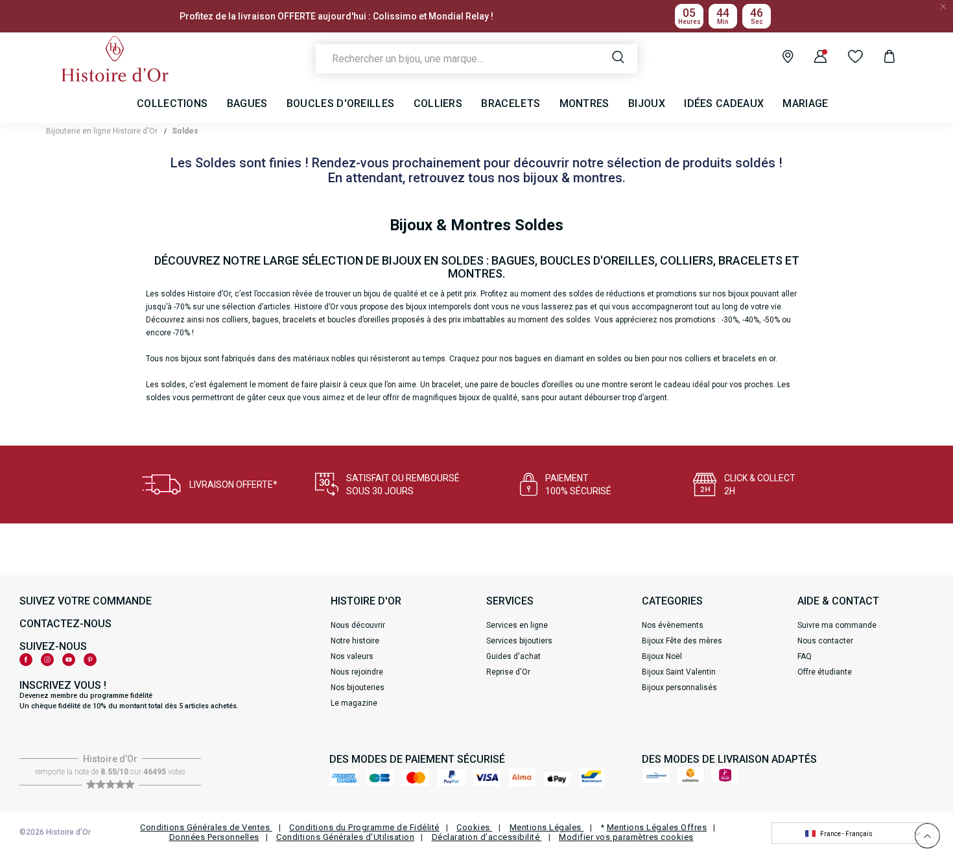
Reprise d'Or (508, 671)
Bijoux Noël (662, 656)
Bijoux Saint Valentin (679, 671)
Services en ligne (517, 625)
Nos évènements (672, 625)
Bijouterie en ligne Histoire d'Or (102, 131)
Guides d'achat (513, 656)
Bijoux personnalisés (679, 687)
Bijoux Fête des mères (682, 640)
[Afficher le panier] (879, 58)
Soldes (185, 131)
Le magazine (354, 703)
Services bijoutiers (519, 640)
